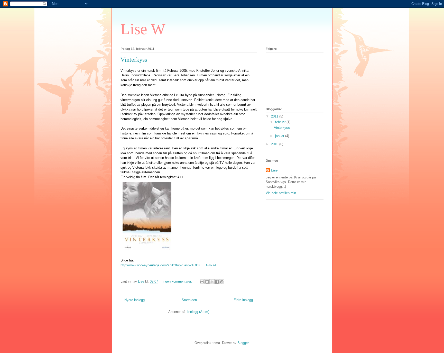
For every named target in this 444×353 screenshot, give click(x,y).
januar (280, 136)
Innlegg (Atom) (198, 312)
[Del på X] (212, 281)
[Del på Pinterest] (221, 281)
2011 (275, 116)
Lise (274, 170)
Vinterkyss (134, 59)
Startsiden (189, 300)
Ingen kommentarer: (177, 281)
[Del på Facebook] (216, 281)
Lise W (143, 29)
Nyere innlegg (134, 300)
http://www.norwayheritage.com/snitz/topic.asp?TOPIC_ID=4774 (168, 265)
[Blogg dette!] (207, 281)
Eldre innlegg (243, 300)
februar (280, 122)
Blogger (242, 343)
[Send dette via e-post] (202, 281)
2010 (275, 144)
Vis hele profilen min (281, 193)
